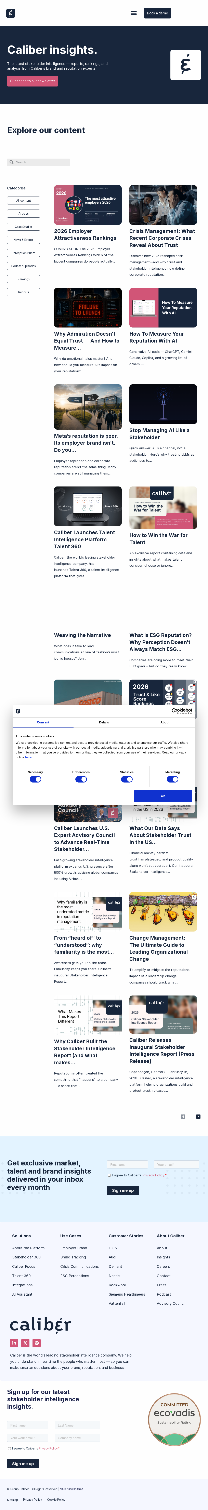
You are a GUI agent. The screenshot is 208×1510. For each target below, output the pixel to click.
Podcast (164, 1294)
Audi (112, 1257)
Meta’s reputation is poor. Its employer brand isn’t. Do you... (86, 443)
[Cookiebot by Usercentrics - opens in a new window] (174, 711)
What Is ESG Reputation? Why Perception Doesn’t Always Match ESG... (160, 642)
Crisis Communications (79, 1266)
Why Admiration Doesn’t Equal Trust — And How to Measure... (86, 341)
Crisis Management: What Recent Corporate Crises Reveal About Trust (162, 238)
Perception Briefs (23, 253)
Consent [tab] (43, 722)
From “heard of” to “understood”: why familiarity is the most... (84, 945)
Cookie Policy (56, 1499)
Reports (23, 292)
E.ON (113, 1248)
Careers (163, 1266)
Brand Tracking (73, 1257)
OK (163, 796)
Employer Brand (73, 1248)
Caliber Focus (23, 1266)
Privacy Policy (32, 1499)
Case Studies (23, 226)
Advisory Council (171, 1303)
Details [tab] (104, 722)
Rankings (24, 279)
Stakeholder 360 (26, 1257)
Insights (163, 1257)
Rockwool (118, 1285)
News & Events (24, 239)
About (162, 1248)
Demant (115, 1266)
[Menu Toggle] (134, 13)
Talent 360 (21, 1276)
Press (161, 1285)
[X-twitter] (25, 1343)
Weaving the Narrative (82, 635)
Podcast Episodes (23, 266)
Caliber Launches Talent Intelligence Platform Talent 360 (84, 539)
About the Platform (28, 1248)
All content (23, 200)
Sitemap (12, 1499)
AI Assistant (22, 1294)
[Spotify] (36, 1343)
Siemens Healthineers (127, 1294)
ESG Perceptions (74, 1276)
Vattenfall (117, 1303)
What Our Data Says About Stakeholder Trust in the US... (160, 835)
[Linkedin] (14, 1343)
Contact (164, 1276)
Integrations (22, 1285)
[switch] (81, 779)
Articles (23, 213)
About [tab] (164, 722)
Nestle (114, 1276)
